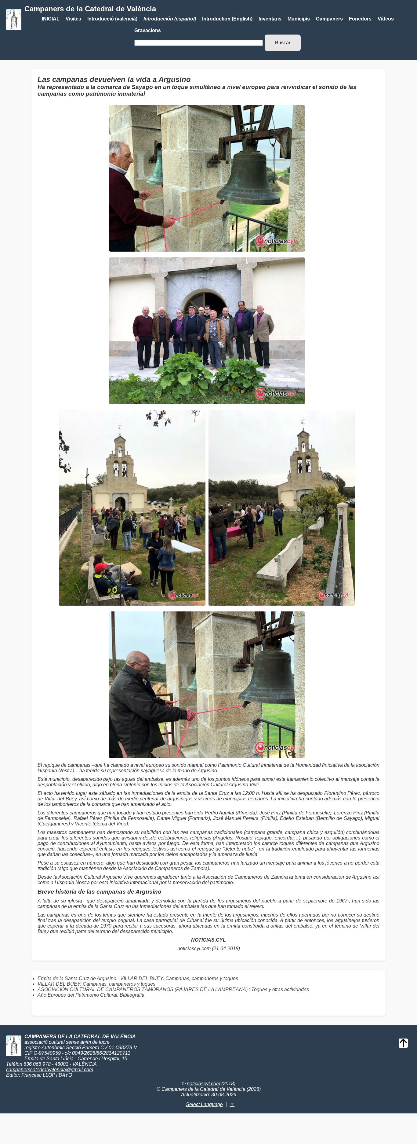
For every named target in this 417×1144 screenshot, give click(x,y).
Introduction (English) (227, 18)
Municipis (299, 18)
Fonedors (360, 18)
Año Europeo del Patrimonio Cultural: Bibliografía (91, 995)
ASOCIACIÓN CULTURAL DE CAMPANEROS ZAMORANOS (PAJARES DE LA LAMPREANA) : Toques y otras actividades (173, 989)
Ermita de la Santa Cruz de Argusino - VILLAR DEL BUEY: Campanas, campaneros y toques (138, 978)
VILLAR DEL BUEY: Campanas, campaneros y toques (96, 984)
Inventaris (270, 18)
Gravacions (147, 30)
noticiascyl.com (194, 948)
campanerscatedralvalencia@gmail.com (49, 1069)
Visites (73, 18)
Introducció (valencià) (112, 18)
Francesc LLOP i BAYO (46, 1075)
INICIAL (51, 18)
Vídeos (386, 18)
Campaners (329, 18)
